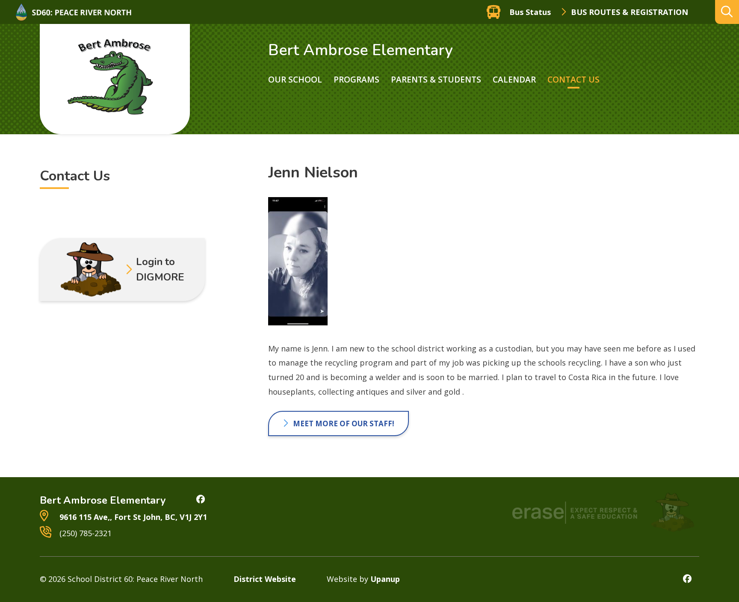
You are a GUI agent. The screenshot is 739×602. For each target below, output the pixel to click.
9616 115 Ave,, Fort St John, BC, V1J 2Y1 (132, 517)
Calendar (514, 79)
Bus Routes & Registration (629, 12)
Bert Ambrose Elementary (360, 50)
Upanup (385, 579)
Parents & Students (436, 79)
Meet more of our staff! (343, 423)
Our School (295, 79)
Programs (356, 79)
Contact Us (573, 79)
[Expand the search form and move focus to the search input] (727, 12)
